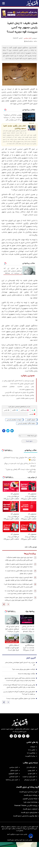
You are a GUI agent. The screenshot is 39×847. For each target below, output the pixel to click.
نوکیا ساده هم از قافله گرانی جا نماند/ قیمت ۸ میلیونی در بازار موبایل (18, 572)
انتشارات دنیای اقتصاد (30, 809)
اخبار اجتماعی (13, 777)
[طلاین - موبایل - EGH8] (19, 13)
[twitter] (23, 736)
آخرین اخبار (31, 658)
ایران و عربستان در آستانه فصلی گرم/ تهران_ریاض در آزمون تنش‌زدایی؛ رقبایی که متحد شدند (18, 382)
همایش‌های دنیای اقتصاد (29, 812)
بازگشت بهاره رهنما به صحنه (26, 674)
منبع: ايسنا (29, 441)
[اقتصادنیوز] (19, 722)
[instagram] (19, 736)
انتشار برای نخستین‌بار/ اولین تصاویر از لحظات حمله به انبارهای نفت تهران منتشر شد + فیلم (18, 565)
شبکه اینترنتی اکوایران (30, 799)
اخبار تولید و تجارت (29, 777)
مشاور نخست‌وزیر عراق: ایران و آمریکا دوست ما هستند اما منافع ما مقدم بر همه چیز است (18, 592)
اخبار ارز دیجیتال (29, 780)
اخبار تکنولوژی (13, 774)
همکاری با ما (31, 753)
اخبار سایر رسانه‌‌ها (12, 780)
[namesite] (32, 3)
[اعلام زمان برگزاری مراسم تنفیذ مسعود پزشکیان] (31, 128)
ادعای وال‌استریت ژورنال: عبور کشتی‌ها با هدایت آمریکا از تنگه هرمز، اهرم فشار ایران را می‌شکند (18, 599)
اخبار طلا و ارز (31, 767)
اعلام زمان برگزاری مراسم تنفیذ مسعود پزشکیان (14, 127)
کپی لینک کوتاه (31, 436)
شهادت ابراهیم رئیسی (14, 420)
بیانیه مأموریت (30, 756)
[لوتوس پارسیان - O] (19, 844)
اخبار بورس (31, 770)
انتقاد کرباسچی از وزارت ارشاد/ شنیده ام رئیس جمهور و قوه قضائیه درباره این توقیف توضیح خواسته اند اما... (18, 579)
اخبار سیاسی (27, 38)
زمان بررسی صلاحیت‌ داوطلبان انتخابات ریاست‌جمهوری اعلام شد (18, 388)
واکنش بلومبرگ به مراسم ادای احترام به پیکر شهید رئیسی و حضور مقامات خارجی (18, 396)
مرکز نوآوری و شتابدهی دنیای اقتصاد (25, 816)
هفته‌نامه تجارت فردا (30, 802)
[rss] (11, 736)
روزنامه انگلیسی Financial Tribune (25, 806)
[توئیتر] (8, 430)
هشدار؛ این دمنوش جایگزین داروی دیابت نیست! (20, 698)
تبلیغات (32, 747)
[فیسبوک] (3, 430)
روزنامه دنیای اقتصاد (30, 795)
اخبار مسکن (14, 770)
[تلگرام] (12, 430)
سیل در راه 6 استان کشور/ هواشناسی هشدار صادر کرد (20, 664)
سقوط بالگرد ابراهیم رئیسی (26, 423)
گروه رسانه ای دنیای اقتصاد (28, 792)
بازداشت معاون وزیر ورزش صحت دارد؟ (23, 669)
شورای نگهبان (31, 420)
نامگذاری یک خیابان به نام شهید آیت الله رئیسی (19, 392)
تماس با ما (31, 750)
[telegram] (15, 736)
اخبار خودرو (31, 774)
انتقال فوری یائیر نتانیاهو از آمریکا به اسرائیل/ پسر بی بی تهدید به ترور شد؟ (19, 693)
